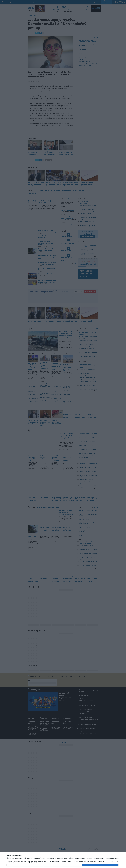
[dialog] (63, 860)
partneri (12, 857)
